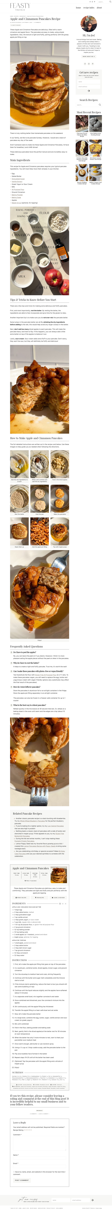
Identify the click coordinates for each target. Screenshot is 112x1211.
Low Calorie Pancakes (55, 826)
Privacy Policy (51, 1208)
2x (62, 903)
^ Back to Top (14, 1208)
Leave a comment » (44, 1113)
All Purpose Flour (18, 190)
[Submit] (100, 105)
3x (65, 903)
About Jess (26, 1208)
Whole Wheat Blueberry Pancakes (32, 821)
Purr (101, 1208)
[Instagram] (92, 1)
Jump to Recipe (16, 25)
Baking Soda (16, 197)
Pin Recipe (40, 897)
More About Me (88, 56)
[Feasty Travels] (20, 7)
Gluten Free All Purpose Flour (45, 675)
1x (60, 903)
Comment (17, 1135)
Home (78, 8)
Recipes (16, 16)
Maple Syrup (16, 203)
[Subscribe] (89, 91)
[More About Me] (89, 28)
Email (15, 1163)
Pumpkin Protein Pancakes (24, 841)
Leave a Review (59, 897)
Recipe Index (88, 8)
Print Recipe (21, 897)
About (99, 8)
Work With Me (42, 1208)
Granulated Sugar (18, 179)
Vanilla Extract (17, 182)
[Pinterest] (95, 1)
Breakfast (23, 16)
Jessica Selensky (16, 22)
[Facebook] (90, 1)
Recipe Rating (18, 1130)
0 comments (37, 22)
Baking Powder (17, 195)
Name (16, 1155)
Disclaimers (59, 1208)
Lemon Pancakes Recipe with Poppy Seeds (40, 846)
